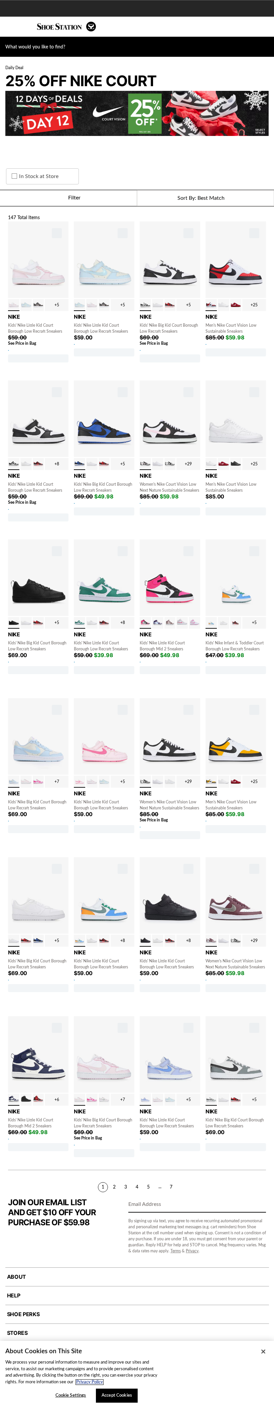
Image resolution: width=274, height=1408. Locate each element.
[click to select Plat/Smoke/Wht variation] (211, 1100)
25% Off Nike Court (80, 80)
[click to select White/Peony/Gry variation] (182, 623)
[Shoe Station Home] (66, 26)
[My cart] (265, 26)
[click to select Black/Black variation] (236, 464)
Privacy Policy (89, 1382)
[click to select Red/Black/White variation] (211, 305)
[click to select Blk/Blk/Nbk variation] (26, 1100)
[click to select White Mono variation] (157, 464)
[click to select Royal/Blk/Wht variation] (79, 464)
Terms (175, 1251)
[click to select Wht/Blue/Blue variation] (13, 1100)
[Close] (263, 1351)
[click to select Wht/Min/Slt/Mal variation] (211, 623)
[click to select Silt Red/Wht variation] (170, 623)
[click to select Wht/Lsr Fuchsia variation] (38, 782)
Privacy (192, 1251)
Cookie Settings (70, 1395)
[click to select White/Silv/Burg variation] (211, 941)
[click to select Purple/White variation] (104, 1100)
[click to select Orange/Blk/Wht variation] (211, 782)
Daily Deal (14, 68)
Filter (74, 197)
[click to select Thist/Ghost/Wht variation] (145, 1100)
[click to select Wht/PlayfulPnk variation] (194, 623)
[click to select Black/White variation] (145, 305)
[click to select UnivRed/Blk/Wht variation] (170, 305)
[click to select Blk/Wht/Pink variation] (145, 464)
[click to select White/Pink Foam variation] (13, 305)
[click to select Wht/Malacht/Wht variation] (79, 623)
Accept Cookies (117, 1395)
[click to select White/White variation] (157, 305)
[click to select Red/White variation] (236, 305)
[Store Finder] (25, 26)
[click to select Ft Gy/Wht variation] (170, 782)
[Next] (263, 1187)
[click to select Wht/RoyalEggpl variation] (157, 623)
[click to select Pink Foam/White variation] (79, 782)
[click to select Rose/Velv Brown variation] (38, 305)
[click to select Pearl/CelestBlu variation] (26, 305)
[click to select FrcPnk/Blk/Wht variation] (145, 623)
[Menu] (10, 27)
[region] (137, 1374)
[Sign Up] (259, 1205)
